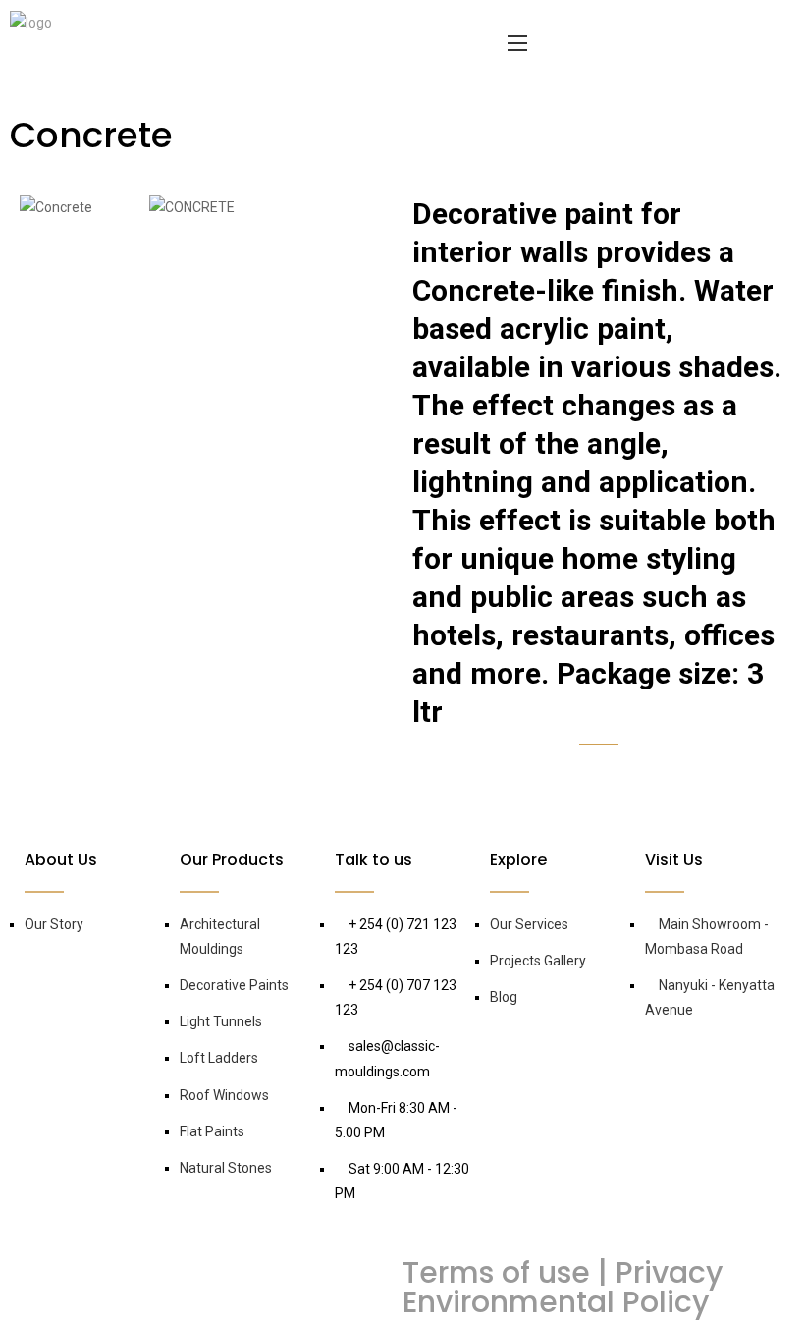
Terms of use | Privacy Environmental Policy (562, 1287)
